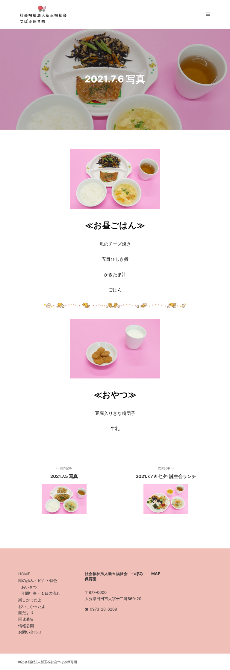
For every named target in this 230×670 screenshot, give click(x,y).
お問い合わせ (30, 632)
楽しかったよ (30, 599)
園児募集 (26, 619)
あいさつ (29, 587)
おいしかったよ (32, 606)
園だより (26, 612)
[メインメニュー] (208, 14)
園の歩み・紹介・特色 (37, 580)
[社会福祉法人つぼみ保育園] (42, 14)
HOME (24, 573)
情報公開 (26, 625)
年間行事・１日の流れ (40, 593)
